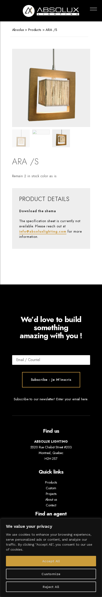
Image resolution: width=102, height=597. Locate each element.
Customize (51, 574)
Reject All (51, 587)
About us (51, 499)
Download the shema (37, 211)
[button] (76, 88)
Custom (51, 488)
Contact (51, 505)
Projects (51, 493)
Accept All (51, 561)
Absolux (18, 29)
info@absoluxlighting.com (42, 231)
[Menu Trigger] (93, 8)
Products (34, 29)
